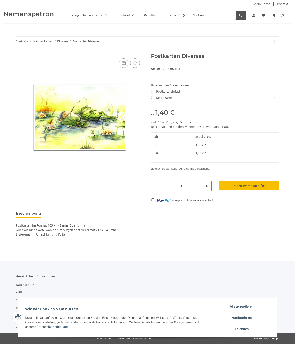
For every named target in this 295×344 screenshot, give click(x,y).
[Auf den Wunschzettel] (135, 63)
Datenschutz (25, 285)
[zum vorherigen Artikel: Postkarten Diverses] (274, 41)
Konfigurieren (242, 317)
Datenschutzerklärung (52, 326)
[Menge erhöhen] (206, 186)
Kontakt (282, 4)
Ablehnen (242, 329)
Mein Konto (262, 4)
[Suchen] (241, 15)
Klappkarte (217, 98)
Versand (186, 122)
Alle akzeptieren (242, 306)
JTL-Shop (272, 338)
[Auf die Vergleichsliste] (123, 63)
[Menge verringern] (156, 186)
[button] (254, 15)
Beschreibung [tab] (28, 213)
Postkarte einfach (168, 91)
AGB (19, 292)
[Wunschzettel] (263, 15)
